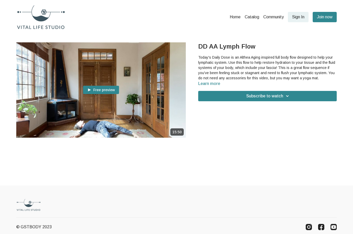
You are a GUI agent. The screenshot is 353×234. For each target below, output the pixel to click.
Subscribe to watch (264, 96)
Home (235, 17)
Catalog (252, 17)
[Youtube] (334, 227)
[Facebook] (321, 227)
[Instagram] (309, 227)
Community (273, 17)
